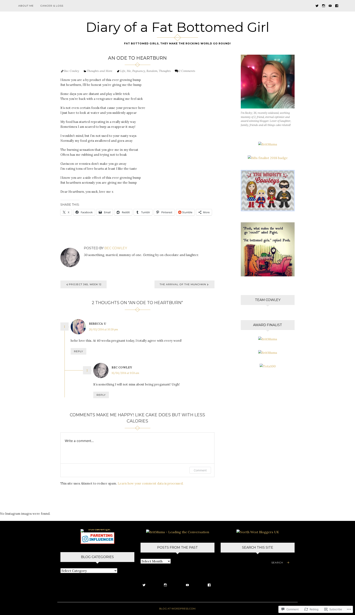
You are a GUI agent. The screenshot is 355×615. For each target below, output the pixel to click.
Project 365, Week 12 (85, 284)
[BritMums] (267, 144)
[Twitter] (317, 5)
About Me (26, 5)
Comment (200, 470)
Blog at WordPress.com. (177, 608)
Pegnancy (138, 71)
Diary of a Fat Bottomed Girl (177, 27)
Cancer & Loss (51, 5)
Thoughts (165, 71)
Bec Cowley (71, 71)
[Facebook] (337, 5)
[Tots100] (268, 366)
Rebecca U (97, 323)
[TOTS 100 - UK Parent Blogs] (97, 530)
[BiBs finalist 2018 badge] (268, 157)
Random (151, 71)
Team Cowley (267, 300)
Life (122, 71)
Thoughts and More (99, 71)
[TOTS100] (97, 538)
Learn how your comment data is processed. (150, 483)
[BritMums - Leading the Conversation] (177, 532)
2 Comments (187, 71)
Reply (78, 351)
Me (129, 71)
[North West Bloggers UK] (257, 532)
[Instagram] (323, 5)
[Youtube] (330, 5)
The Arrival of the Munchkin (183, 284)
